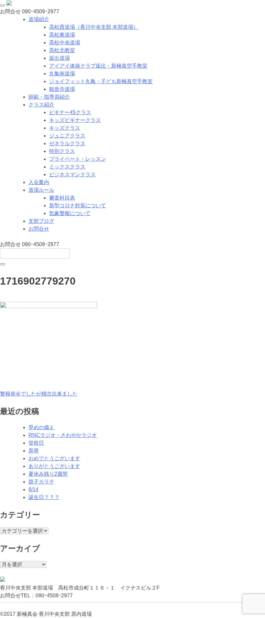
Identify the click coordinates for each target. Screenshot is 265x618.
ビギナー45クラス (70, 112)
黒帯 (33, 450)
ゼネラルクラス (67, 143)
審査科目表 (62, 198)
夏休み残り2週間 (48, 474)
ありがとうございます (54, 466)
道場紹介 (38, 19)
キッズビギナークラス (75, 120)
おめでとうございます (54, 458)
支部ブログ (41, 221)
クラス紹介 (41, 104)
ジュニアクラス (67, 135)
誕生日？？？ (43, 497)
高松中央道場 (64, 42)
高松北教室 (62, 50)
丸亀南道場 (62, 73)
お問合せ (38, 229)
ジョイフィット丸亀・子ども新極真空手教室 (101, 81)
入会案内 (38, 182)
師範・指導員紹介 (49, 97)
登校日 (36, 443)
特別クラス (62, 151)
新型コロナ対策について (77, 205)
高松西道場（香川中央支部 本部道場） (93, 27)
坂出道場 (59, 58)
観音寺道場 (62, 89)
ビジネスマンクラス (72, 174)
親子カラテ (41, 481)
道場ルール (41, 190)
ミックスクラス (67, 166)
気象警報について (69, 213)
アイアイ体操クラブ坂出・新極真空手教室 (98, 66)
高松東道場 (62, 35)
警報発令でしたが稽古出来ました (39, 393)
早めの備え (41, 427)
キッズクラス (64, 128)
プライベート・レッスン (77, 159)
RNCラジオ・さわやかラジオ (62, 435)
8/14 (33, 489)
